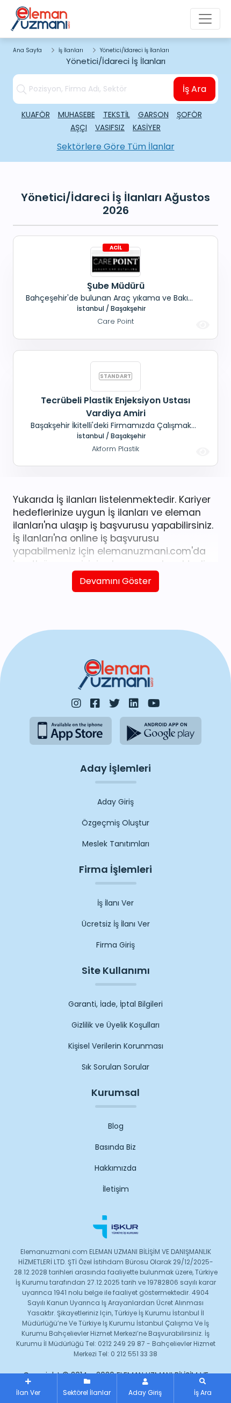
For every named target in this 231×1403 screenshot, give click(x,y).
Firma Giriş (115, 944)
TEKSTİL (116, 114)
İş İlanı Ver (115, 903)
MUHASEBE (76, 114)
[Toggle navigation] (205, 19)
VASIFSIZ (110, 127)
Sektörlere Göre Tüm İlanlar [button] (116, 146)
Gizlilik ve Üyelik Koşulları (115, 1025)
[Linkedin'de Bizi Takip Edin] (134, 703)
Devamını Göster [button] (115, 581)
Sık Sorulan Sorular (115, 1067)
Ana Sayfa (27, 50)
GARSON (153, 114)
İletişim (116, 1189)
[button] (202, 1388)
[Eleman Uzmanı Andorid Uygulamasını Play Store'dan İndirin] (161, 730)
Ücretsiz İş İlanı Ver (116, 923)
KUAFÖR (35, 114)
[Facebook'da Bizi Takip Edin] (95, 703)
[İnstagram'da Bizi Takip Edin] (76, 703)
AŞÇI (78, 127)
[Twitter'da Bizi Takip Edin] (114, 703)
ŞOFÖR (189, 114)
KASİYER (147, 127)
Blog (116, 1126)
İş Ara (194, 89)
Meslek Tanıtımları (115, 843)
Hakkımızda (115, 1168)
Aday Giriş (115, 801)
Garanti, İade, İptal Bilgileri (115, 1004)
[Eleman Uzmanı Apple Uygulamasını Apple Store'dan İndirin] (71, 730)
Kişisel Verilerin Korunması (115, 1046)
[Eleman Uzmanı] (40, 19)
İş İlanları (71, 50)
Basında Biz (115, 1147)
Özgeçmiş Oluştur (115, 822)
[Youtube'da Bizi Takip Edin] (154, 703)
